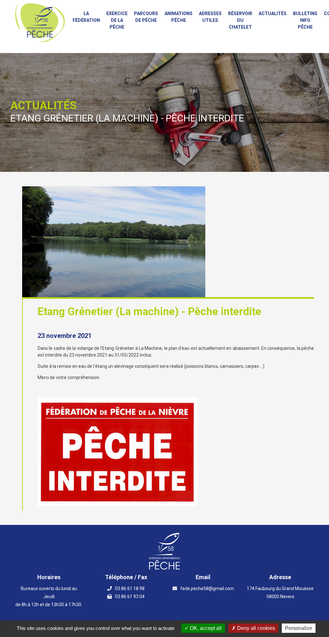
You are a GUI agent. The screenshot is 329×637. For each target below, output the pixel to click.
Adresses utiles (210, 17)
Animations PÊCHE (178, 17)
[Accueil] (40, 24)
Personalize (298, 628)
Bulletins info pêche (305, 20)
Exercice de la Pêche (117, 20)
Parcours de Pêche (146, 17)
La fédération (86, 17)
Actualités (273, 13)
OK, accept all (205, 628)
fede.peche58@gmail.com (207, 588)
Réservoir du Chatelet (240, 20)
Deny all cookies (255, 628)
